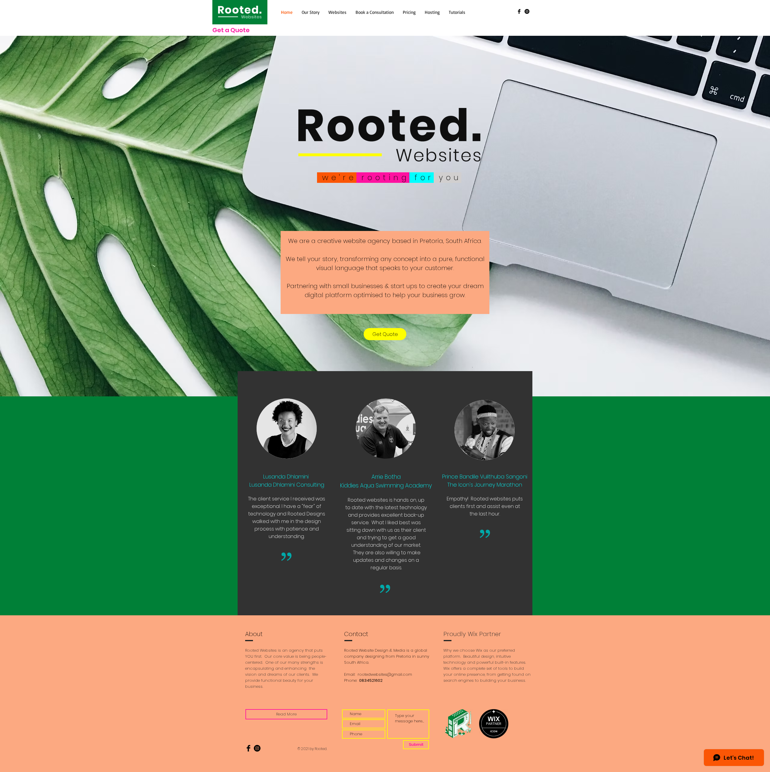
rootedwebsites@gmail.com (385, 674)
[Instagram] (527, 11)
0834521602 (370, 680)
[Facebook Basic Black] (519, 11)
